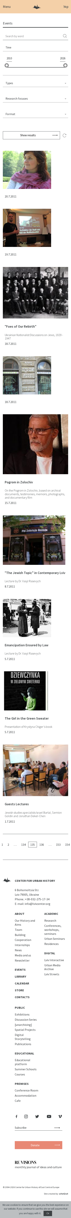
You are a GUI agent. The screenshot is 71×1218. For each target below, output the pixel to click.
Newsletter (22, 960)
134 (23, 844)
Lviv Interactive (54, 960)
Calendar (22, 983)
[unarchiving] (23, 1025)
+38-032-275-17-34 (37, 899)
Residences (51, 944)
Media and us (23, 955)
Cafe (18, 1101)
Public (20, 1007)
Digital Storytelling (23, 1037)
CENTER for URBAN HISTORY (35, 880)
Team (18, 930)
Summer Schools (26, 1069)
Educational (24, 1053)
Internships (22, 945)
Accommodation (25, 1095)
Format (10, 114)
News (18, 950)
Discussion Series (26, 1019)
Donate (35, 1145)
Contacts (22, 997)
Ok (47, 1213)
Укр (65, 6)
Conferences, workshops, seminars (52, 930)
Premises (22, 1084)
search (65, 36)
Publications (23, 1044)
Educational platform (22, 1062)
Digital (49, 953)
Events (20, 969)
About (19, 914)
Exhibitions (22, 1014)
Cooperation (23, 940)
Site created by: (56, 1193)
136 (41, 844)
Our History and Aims (25, 922)
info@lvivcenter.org (37, 904)
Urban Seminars (54, 939)
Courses (20, 1074)
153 (58, 844)
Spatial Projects (25, 1030)
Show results (28, 135)
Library (20, 976)
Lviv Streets (51, 974)
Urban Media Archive (52, 967)
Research (50, 920)
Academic (51, 914)
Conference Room (26, 1090)
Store (19, 990)
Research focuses (16, 98)
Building (20, 935)
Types (9, 83)
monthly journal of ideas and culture (38, 1167)
